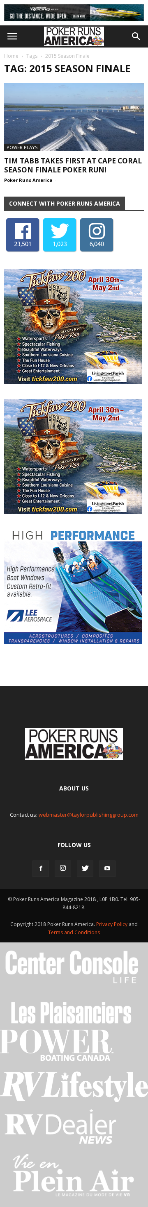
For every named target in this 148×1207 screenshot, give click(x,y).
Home (11, 55)
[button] (136, 36)
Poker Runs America (28, 180)
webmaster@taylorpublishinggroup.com (89, 814)
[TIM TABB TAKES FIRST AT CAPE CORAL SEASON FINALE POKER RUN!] (74, 117)
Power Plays (22, 147)
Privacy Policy (112, 924)
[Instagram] (63, 869)
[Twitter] (85, 869)
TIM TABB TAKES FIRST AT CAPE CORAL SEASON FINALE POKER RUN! (73, 165)
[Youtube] (107, 869)
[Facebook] (40, 869)
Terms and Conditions (74, 932)
